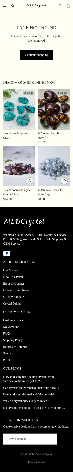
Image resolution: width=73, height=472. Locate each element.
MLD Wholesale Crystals (40, 454)
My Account (10, 327)
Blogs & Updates (13, 283)
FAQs (7, 333)
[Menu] (4, 5)
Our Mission (10, 270)
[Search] (13, 6)
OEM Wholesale (13, 296)
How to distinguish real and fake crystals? (28, 394)
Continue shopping (36, 54)
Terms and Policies (36, 462)
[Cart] (68, 6)
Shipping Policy (13, 340)
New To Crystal (13, 276)
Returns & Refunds (15, 346)
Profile (7, 360)
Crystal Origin (12, 303)
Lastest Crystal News (16, 290)
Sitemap (8, 353)
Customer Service (14, 320)
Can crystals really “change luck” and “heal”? (31, 387)
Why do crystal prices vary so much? (25, 401)
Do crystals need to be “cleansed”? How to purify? (34, 407)
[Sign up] (64, 439)
